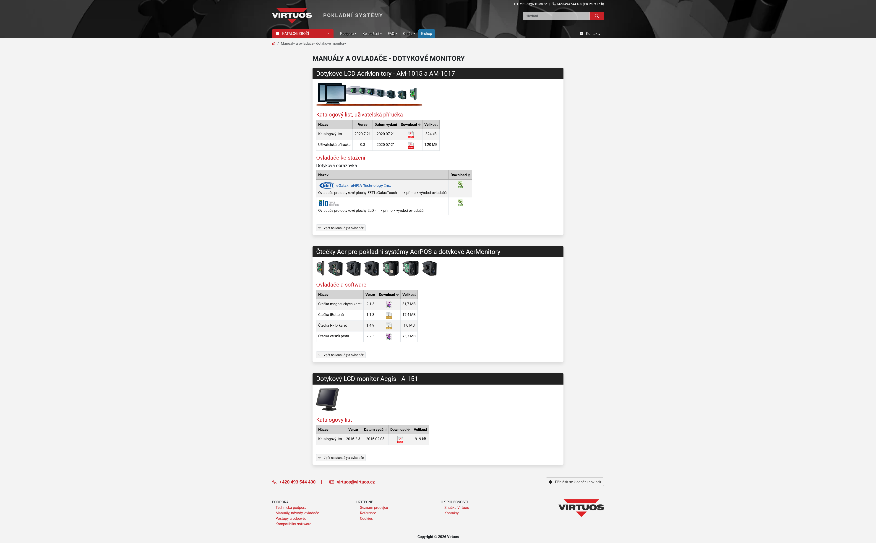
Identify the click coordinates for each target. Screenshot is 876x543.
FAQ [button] (391, 33)
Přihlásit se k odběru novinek (577, 482)
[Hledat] (596, 16)
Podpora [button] (347, 33)
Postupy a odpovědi (292, 518)
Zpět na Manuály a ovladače (343, 228)
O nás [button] (407, 33)
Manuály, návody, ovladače (297, 513)
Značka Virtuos (456, 507)
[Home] (274, 43)
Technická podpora (291, 507)
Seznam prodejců (374, 507)
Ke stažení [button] (370, 33)
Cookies (366, 518)
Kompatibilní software (293, 524)
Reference (368, 513)
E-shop (426, 33)
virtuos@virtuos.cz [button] (533, 4)
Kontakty (592, 33)
